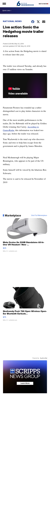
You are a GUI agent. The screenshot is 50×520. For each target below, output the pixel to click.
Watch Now (43, 3)
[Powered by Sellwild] (43, 358)
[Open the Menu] (4, 4)
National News (12, 21)
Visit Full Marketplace (39, 215)
